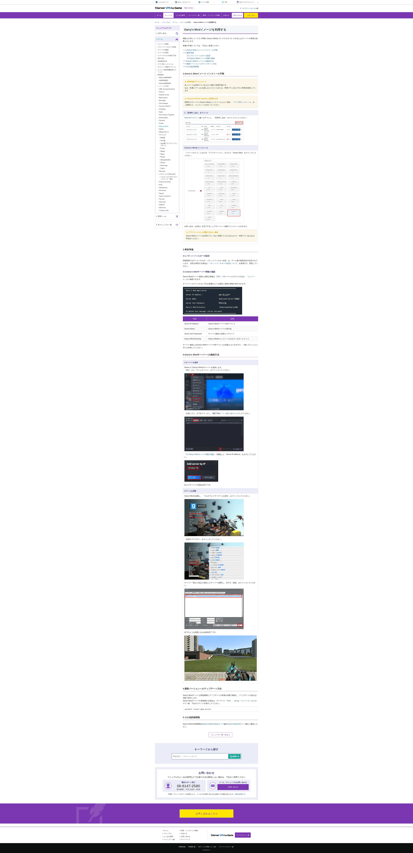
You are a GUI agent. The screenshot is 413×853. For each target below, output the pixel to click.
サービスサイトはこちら (248, 8)
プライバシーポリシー (225, 847)
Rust (160, 185)
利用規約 (191, 847)
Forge (162, 148)
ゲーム (160, 39)
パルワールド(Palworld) (167, 174)
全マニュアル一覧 (165, 225)
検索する (235, 756)
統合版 (162, 137)
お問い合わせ (237, 15)
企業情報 (181, 847)
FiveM (161, 123)
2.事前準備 (189, 53)
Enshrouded (163, 117)
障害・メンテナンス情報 (211, 15)
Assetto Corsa (164, 95)
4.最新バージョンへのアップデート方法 (200, 64)
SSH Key (161, 58)
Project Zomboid (165, 182)
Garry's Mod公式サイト (236, 724)
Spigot (162, 151)
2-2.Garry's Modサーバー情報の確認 (201, 58)
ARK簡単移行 (163, 80)
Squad (161, 193)
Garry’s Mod (163, 126)
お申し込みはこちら (206, 813)
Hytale (161, 129)
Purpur (162, 162)
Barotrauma (163, 97)
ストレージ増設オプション (167, 67)
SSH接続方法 (162, 61)
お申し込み (251, 15)
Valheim (162, 205)
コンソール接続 (163, 44)
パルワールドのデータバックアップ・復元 (168, 178)
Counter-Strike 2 (165, 106)
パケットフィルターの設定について (223, 263)
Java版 (162, 140)
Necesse (162, 171)
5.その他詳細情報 (192, 67)
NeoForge (163, 165)
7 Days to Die (164, 210)
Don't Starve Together (166, 115)
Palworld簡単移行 (165, 83)
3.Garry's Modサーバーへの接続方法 (199, 61)
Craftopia (162, 109)
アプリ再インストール (242, 102)
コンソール (245, 701)
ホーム (159, 15)
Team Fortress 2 (165, 196)
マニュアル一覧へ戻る (219, 735)
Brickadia (162, 100)
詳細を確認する (240, 794)
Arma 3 (161, 92)
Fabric (162, 168)
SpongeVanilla (165, 160)
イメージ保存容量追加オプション (167, 71)
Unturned (162, 202)
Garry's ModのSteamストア (213, 724)
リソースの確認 (163, 50)
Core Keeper (163, 103)
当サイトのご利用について (206, 847)
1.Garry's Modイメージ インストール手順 (201, 50)
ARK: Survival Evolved (167, 89)
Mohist (162, 157)
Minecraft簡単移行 (165, 77)
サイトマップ (185, 839)
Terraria (162, 199)
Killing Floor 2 (164, 132)
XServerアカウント (191, 118)
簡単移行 (161, 75)
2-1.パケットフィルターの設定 (199, 56)
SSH (218, 276)
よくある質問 (180, 15)
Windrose (162, 207)
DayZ (161, 112)
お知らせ (226, 15)
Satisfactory (163, 187)
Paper (162, 154)
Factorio (162, 120)
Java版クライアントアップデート (168, 144)
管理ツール (162, 216)
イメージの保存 (163, 52)
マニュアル (168, 15)
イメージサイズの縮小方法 (167, 55)
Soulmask (162, 190)
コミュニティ (193, 15)
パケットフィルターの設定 (167, 47)
